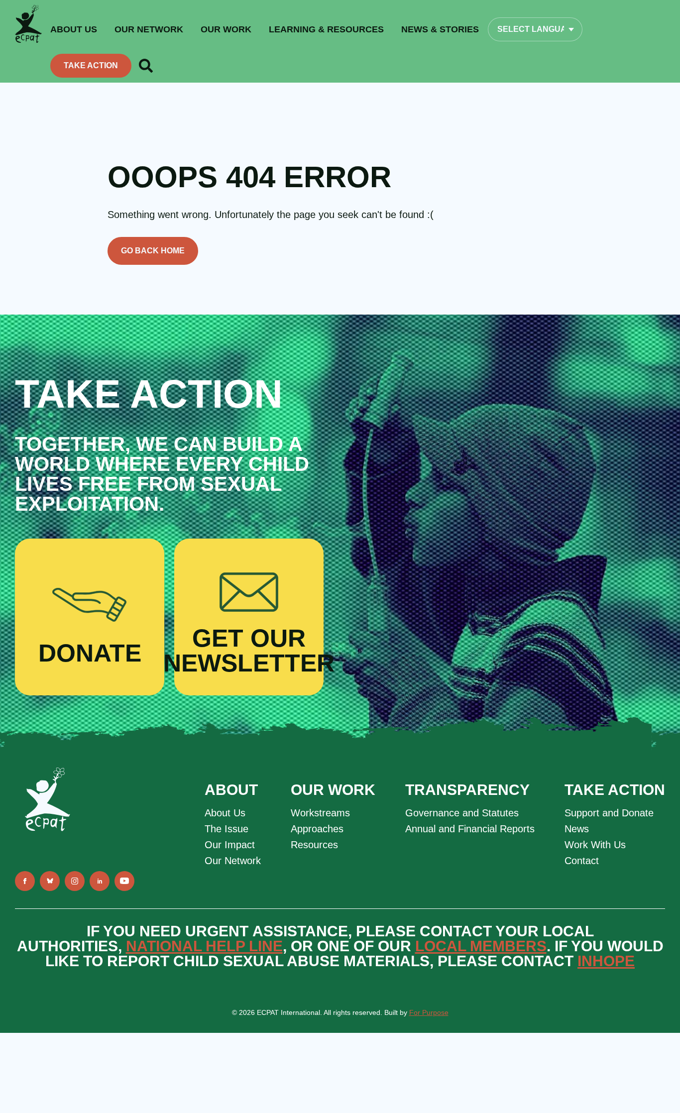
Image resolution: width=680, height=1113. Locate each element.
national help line (204, 946)
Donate (89, 653)
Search (146, 66)
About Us (225, 812)
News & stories (440, 29)
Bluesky (50, 881)
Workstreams (320, 812)
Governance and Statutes (462, 812)
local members (481, 946)
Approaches (317, 828)
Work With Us (595, 844)
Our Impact (230, 844)
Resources (314, 844)
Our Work (226, 29)
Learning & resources (326, 29)
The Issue (226, 828)
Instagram (75, 881)
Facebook (25, 881)
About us (73, 29)
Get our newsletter (249, 650)
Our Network (148, 29)
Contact (582, 860)
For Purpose (429, 1012)
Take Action (91, 65)
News (577, 828)
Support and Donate (609, 812)
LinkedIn (100, 881)
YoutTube (124, 881)
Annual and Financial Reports (470, 828)
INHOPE (606, 961)
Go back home (153, 250)
